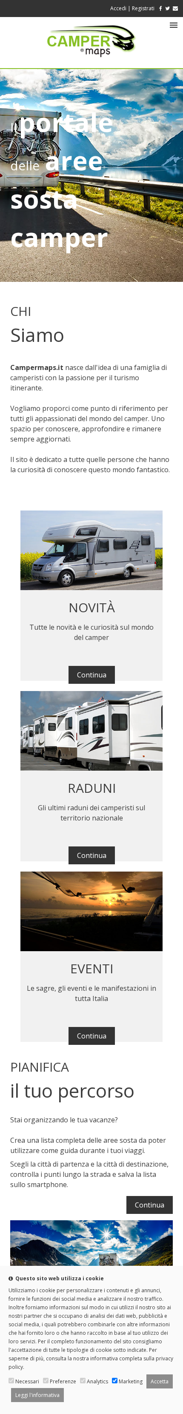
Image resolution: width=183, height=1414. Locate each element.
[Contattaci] (175, 8)
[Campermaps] (91, 61)
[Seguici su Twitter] (167, 8)
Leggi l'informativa (37, 1395)
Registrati (143, 8)
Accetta (160, 1381)
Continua (91, 675)
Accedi (118, 8)
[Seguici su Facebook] (159, 8)
